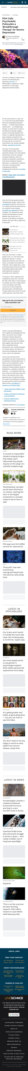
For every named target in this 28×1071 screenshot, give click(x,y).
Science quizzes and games (8, 987)
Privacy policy (14, 1035)
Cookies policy (14, 1038)
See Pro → (16, 2)
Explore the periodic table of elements (8, 976)
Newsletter (22, 73)
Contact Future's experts (14, 1025)
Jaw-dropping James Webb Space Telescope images (8, 972)
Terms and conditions (14, 1032)
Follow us (14, 73)
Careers (14, 1047)
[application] (14, 186)
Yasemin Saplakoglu (13, 36)
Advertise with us (14, 1041)
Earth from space (20, 960)
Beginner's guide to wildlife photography (19, 987)
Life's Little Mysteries (8, 960)
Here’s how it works (19, 44)
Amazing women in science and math (19, 971)
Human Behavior (6, 15)
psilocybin (12, 81)
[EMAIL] (15, 414)
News (23, 39)
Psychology (15, 15)
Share (6, 73)
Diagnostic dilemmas (8, 962)
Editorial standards (14, 1050)
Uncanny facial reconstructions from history (19, 976)
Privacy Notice (20, 316)
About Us (14, 1029)
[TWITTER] (12, 414)
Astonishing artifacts (19, 962)
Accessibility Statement (14, 1022)
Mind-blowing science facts (19, 990)
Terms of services (19, 314)
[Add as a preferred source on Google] (14, 1014)
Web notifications (14, 1044)
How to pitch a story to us (14, 1053)
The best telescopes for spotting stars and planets (8, 990)
